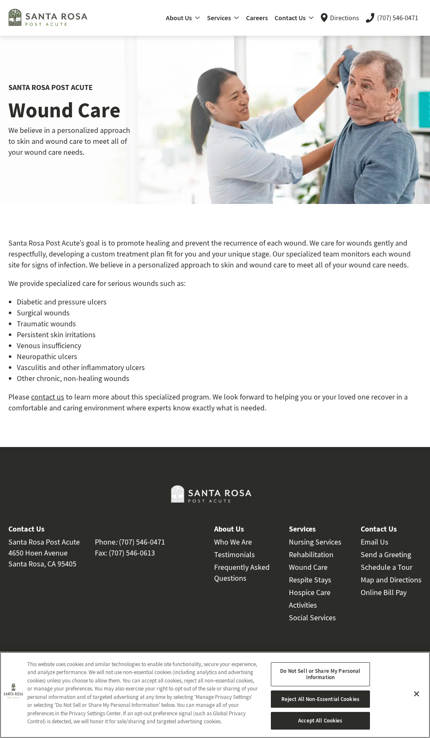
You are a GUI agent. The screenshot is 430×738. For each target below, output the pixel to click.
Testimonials (234, 554)
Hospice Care (309, 592)
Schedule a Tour (386, 567)
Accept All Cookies (320, 720)
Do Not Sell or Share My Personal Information (320, 674)
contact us (47, 397)
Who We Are (233, 542)
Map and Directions (391, 580)
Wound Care (308, 567)
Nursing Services (315, 542)
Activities (303, 605)
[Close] (416, 694)
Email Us (374, 542)
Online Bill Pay (383, 592)
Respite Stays (310, 580)
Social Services (312, 617)
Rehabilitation (311, 554)
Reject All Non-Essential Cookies (320, 699)
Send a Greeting (386, 554)
